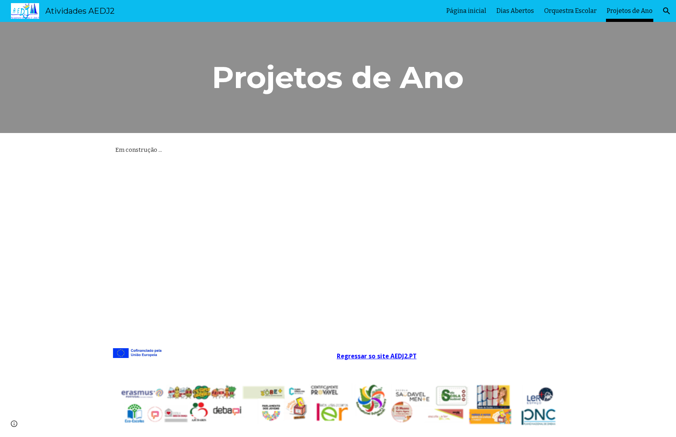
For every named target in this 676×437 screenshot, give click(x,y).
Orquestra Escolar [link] (570, 10)
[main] (338, 77)
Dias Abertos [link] (515, 10)
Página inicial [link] (466, 10)
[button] (666, 11)
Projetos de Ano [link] (630, 10)
